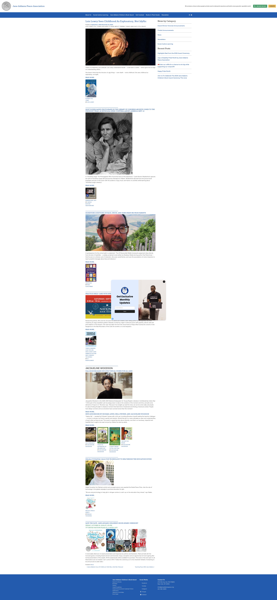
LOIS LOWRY (90, 102)
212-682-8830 (162, 589)
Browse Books (261, 6)
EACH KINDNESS (89, 443)
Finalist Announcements (166, 30)
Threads (144, 591)
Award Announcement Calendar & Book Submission (123, 589)
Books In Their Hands (153, 15)
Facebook (144, 583)
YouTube (144, 586)
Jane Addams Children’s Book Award (122, 15)
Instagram (144, 589)
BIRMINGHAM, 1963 (90, 200)
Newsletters (161, 39)
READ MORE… (90, 77)
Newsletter (165, 15)
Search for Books (117, 582)
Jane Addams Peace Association (29, 6)
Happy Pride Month (164, 71)
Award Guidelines (117, 587)
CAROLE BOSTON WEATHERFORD (89, 203)
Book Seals (115, 594)
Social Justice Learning (100, 15)
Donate (272, 6)
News (92, 564)
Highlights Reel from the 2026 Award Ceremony (173, 53)
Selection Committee (118, 592)
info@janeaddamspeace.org (166, 587)
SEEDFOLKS (88, 283)
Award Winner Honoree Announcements (171, 26)
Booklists (115, 583)
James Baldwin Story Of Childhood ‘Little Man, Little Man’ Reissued (105, 567)
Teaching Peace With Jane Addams (144, 567)
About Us (88, 15)
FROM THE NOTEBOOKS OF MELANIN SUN (101, 446)
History (114, 585)
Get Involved (140, 15)
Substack (144, 594)
